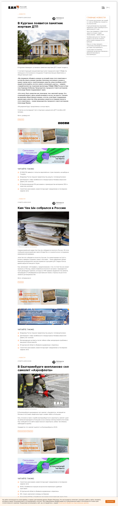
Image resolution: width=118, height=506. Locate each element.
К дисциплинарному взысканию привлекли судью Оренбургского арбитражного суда (97, 27)
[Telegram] (64, 123)
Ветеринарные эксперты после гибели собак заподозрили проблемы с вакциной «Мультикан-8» (44, 341)
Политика (20, 282)
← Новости (21, 14)
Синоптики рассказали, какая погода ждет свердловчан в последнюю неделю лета (43, 190)
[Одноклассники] (61, 123)
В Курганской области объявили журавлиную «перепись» (39, 345)
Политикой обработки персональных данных (74, 503)
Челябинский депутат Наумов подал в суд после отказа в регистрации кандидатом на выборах (96, 39)
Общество (21, 119)
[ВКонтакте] (59, 123)
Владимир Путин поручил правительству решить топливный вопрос (43, 177)
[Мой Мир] (66, 123)
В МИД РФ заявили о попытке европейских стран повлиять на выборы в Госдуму (44, 173)
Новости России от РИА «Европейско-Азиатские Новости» (13, 8)
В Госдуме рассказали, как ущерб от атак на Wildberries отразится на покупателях (97, 22)
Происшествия (22, 431)
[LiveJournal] (68, 123)
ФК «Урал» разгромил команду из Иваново (34, 494)
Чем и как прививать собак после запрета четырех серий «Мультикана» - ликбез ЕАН (97, 33)
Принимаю (110, 501)
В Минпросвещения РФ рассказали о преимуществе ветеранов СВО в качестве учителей (44, 185)
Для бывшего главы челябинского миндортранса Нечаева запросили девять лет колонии (43, 180)
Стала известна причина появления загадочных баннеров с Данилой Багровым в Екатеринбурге (97, 52)
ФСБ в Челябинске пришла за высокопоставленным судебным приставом (41, 487)
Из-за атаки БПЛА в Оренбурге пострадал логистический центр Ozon (43, 496)
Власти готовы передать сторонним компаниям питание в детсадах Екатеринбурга (97, 46)
